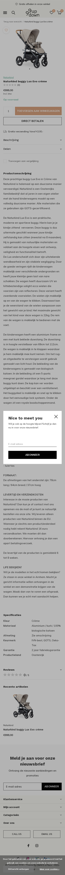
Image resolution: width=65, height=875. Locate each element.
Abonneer (32, 455)
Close (56, 416)
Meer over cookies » (49, 869)
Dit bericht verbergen (18, 869)
